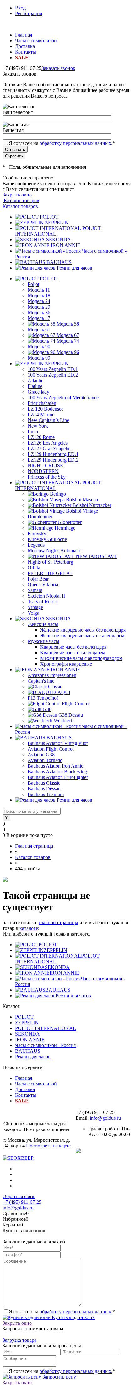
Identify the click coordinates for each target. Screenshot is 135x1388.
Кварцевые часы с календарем (72, 652)
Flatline (35, 386)
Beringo (58, 494)
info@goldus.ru (105, 1118)
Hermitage (65, 528)
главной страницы (58, 922)
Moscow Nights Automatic (54, 550)
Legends (36, 545)
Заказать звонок (58, 68)
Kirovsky (37, 533)
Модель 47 (39, 318)
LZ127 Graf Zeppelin (49, 448)
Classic (55, 686)
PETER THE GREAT (50, 573)
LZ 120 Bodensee (45, 409)
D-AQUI (61, 692)
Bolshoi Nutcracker (92, 505)
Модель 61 (39, 329)
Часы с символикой (36, 40)
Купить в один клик (73, 1317)
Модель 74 (68, 341)
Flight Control (76, 703)
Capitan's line (41, 681)
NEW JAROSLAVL (96, 556)
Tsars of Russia (43, 601)
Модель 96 (68, 352)
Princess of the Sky (47, 477)
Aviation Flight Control (51, 749)
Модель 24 (39, 301)
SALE (22, 57)
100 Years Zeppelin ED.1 (53, 369)
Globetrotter (70, 522)
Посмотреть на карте (48, 1145)
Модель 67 (68, 335)
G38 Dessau (70, 715)
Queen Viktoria (43, 584)
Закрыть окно (17, 194)
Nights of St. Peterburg (50, 562)
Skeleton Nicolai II (46, 596)
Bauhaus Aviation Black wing (57, 771)
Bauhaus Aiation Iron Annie (55, 766)
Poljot (33, 284)
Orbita (34, 567)
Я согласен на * (62, 1311)
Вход (20, 7)
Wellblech (63, 720)
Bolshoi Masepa (82, 499)
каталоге (28, 928)
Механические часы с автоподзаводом (81, 658)
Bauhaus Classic (44, 783)
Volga (33, 613)
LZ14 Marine (41, 414)
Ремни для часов (74, 267)
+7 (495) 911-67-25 (22, 1202)
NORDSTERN (43, 471)
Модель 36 (39, 312)
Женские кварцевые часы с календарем (82, 635)
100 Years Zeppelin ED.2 (53, 375)
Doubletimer (40, 516)
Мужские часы (43, 641)
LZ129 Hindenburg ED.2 (53, 460)
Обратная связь (19, 1196)
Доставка (25, 46)
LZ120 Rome (41, 437)
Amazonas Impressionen (52, 675)
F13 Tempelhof (43, 698)
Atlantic (35, 380)
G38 (47, 709)
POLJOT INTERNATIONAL (45, 1028)
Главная (23, 34)
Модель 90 (39, 346)
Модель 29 (39, 307)
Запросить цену (58, 1376)
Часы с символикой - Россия (45, 1045)
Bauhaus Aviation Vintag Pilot (58, 743)
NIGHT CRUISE (45, 465)
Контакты (25, 51)
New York (38, 426)
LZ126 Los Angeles (48, 443)
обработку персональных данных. (76, 143)
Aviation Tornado (45, 760)
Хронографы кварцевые (66, 664)
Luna (33, 431)
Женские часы (43, 624)
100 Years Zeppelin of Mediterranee (63, 397)
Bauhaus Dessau (44, 788)
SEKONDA (58, 239)
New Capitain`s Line (48, 420)
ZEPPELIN (56, 222)
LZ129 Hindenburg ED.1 (53, 454)
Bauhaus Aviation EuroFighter (58, 777)
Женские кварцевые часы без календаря (83, 630)
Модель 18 (39, 295)
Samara (35, 590)
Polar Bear (38, 579)
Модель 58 (68, 324)
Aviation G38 (41, 754)
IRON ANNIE (65, 245)
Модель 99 (39, 358)
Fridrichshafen (42, 403)
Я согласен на (62, 143)
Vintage (35, 607)
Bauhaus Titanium (46, 794)
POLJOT (49, 216)
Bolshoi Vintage (82, 511)
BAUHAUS (59, 262)
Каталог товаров (21, 200)
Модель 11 (39, 290)
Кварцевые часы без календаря (73, 647)
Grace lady (38, 392)
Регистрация (28, 13)
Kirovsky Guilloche (47, 539)
